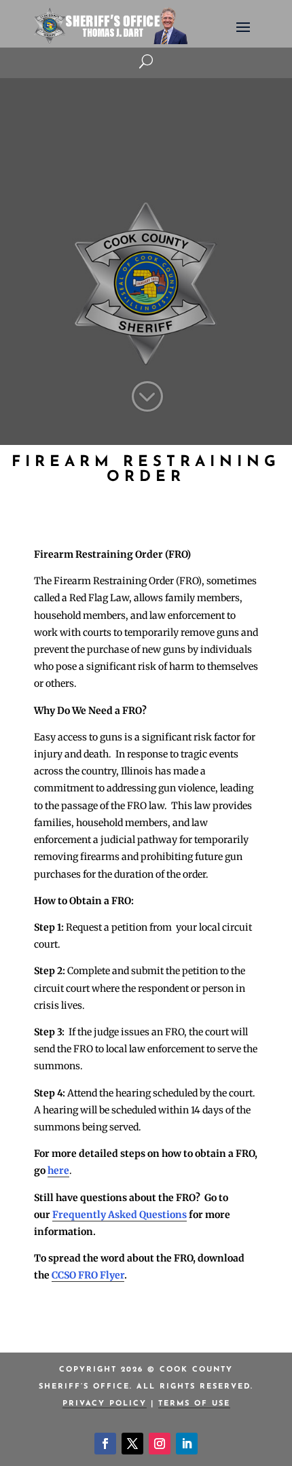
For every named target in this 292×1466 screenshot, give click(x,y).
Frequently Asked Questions (119, 1215)
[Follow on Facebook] (105, 1443)
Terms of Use (194, 1404)
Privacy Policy (104, 1404)
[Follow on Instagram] (159, 1443)
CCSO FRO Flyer (88, 1275)
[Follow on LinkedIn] (187, 1443)
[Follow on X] (132, 1443)
